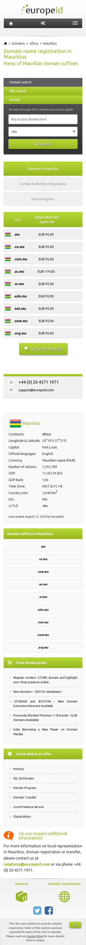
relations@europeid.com (27, 864)
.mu (45, 506)
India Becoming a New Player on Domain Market (45, 731)
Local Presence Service (28, 806)
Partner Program (24, 787)
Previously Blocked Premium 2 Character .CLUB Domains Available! (45, 717)
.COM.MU (20, 259)
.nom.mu (43, 634)
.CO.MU (19, 247)
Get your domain (46, 348)
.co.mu (43, 559)
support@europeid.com (36, 390)
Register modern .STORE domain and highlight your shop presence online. (45, 680)
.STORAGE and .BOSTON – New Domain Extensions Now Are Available (45, 703)
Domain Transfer (25, 797)
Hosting (18, 768)
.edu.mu (43, 609)
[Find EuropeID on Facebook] (48, 912)
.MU (17, 234)
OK (75, 924)
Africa (46, 434)
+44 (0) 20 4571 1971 (39, 382)
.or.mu (43, 596)
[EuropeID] (11, 23)
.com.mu (43, 571)
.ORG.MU (20, 333)
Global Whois (22, 816)
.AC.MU (19, 271)
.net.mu (43, 622)
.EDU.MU (20, 296)
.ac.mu (43, 584)
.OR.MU (19, 284)
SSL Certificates (23, 778)
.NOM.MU (20, 321)
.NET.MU (20, 308)
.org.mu (43, 647)
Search (45, 144)
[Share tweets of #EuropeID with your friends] (37, 912)
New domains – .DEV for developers (37, 691)
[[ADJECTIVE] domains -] (21, 896)
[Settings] (43, 23)
